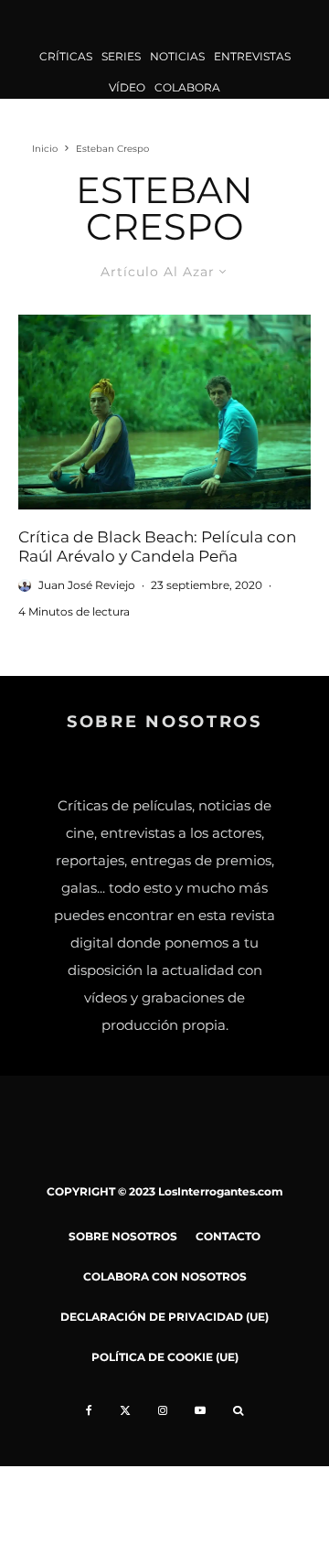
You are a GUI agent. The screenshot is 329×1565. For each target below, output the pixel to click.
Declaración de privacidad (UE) (164, 1317)
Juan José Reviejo (86, 585)
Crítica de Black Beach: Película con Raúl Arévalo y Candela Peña (157, 546)
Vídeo (127, 87)
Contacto (228, 1236)
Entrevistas (252, 56)
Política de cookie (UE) (165, 1357)
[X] (125, 1410)
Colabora (187, 87)
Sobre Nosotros (123, 1236)
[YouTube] (200, 1410)
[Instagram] (162, 1410)
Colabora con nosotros (165, 1276)
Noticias (177, 56)
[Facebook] (89, 1410)
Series (121, 56)
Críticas (65, 56)
